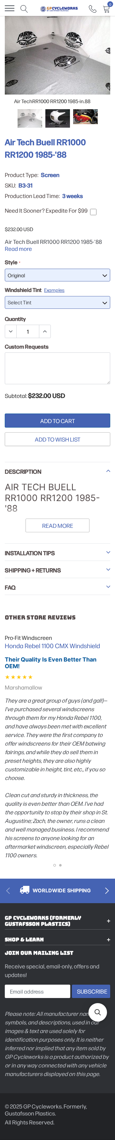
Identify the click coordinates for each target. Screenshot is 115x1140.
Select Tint (19, 302)
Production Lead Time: (32, 195)
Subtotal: (16, 395)
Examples (54, 290)
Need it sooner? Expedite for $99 (46, 210)
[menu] (9, 8)
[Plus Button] (44, 331)
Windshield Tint (35, 289)
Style (12, 262)
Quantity (15, 318)
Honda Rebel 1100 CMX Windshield (52, 645)
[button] (97, 1012)
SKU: (10, 185)
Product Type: (21, 174)
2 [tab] (60, 865)
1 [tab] (54, 865)
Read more (18, 248)
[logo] (59, 8)
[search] (24, 8)
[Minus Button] (11, 331)
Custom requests (27, 346)
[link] (92, 8)
